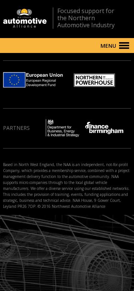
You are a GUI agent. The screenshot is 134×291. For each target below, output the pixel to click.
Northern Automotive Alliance (25, 18)
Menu (108, 45)
